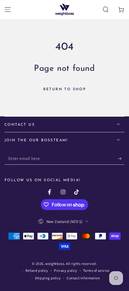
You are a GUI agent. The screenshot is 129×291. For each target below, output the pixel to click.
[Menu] (8, 9)
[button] (105, 9)
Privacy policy (65, 270)
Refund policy (37, 270)
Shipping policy (48, 278)
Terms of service (96, 270)
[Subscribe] (121, 158)
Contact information (83, 278)
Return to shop (64, 89)
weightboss (54, 263)
